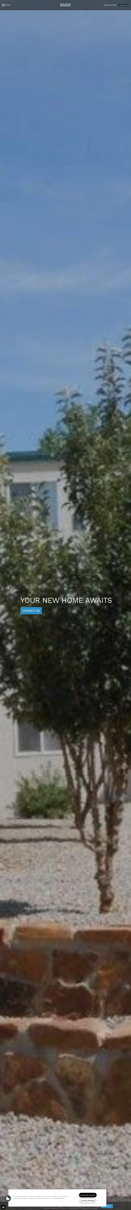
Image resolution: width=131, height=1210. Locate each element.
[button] (8, 1198)
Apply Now (123, 5)
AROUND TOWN (33, 610)
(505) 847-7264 (110, 5)
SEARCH (106, 1206)
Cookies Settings (88, 1200)
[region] (57, 1198)
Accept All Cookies (87, 1195)
